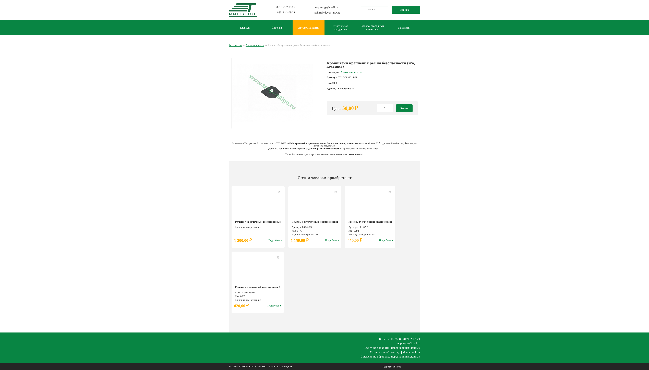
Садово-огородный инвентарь (372, 27)
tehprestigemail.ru (326, 7)
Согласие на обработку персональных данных (390, 356)
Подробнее (274, 240)
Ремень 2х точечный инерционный (257, 287)
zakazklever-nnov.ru (327, 12)
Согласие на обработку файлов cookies (395, 352)
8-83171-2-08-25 (286, 7)
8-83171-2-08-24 (286, 12)
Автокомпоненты (308, 27)
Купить (404, 108)
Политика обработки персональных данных (392, 347)
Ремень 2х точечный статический (370, 221)
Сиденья (276, 27)
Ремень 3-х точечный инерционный (315, 221)
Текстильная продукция (340, 27)
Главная (245, 27)
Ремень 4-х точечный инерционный (258, 221)
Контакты (404, 27)
